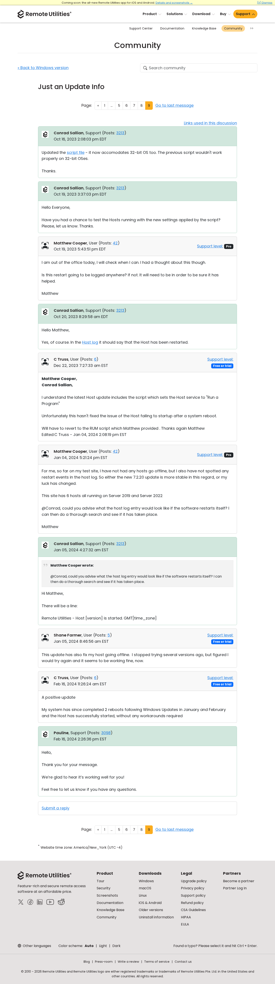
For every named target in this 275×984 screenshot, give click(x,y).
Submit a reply (55, 808)
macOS (145, 888)
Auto (89, 945)
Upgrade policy (194, 881)
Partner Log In (235, 888)
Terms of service (157, 961)
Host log (90, 342)
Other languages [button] (36, 945)
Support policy (193, 895)
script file (75, 152)
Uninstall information (156, 917)
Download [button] (201, 13)
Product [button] (150, 13)
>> (252, 28)
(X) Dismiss (264, 3)
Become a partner (238, 881)
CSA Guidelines (193, 909)
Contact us (183, 961)
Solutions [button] (175, 13)
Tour (100, 881)
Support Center (141, 28)
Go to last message (174, 105)
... (112, 105)
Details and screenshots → (174, 3)
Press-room (104, 961)
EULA (185, 924)
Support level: (210, 246)
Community (233, 28)
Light (103, 945)
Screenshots (107, 895)
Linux (143, 895)
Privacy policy (192, 888)
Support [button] (243, 13)
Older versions (151, 909)
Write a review (128, 961)
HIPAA (186, 917)
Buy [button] (223, 13)
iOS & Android (150, 902)
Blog (87, 961)
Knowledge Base (204, 28)
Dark (116, 945)
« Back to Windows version (43, 67)
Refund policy (192, 902)
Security (103, 888)
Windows (146, 881)
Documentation (172, 28)
